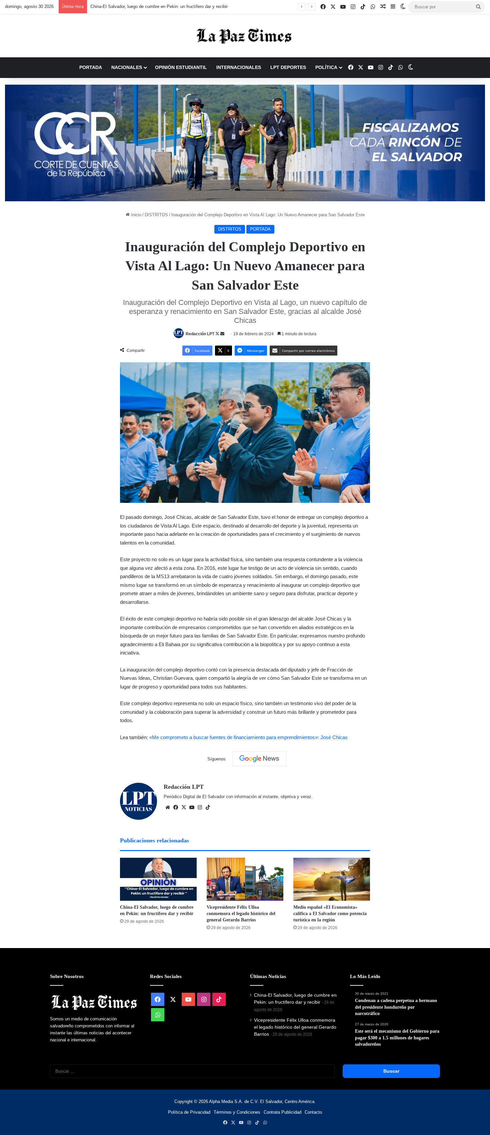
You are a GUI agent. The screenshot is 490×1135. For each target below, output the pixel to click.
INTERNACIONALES (238, 67)
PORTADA (90, 67)
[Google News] (259, 758)
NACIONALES (126, 67)
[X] (184, 807)
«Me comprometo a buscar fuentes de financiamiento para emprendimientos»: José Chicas (248, 737)
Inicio (135, 214)
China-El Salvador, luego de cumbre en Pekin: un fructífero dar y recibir (159, 6)
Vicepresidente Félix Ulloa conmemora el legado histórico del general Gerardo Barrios (241, 913)
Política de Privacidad (189, 1112)
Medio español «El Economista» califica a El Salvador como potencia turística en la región (330, 913)
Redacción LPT (200, 334)
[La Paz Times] (245, 36)
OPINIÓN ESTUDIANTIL (181, 67)
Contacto (313, 1112)
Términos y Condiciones (237, 1112)
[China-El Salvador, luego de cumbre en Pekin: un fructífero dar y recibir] (158, 879)
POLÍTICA (326, 67)
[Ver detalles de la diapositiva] (245, 143)
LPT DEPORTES (288, 67)
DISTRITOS (156, 214)
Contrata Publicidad (282, 1112)
